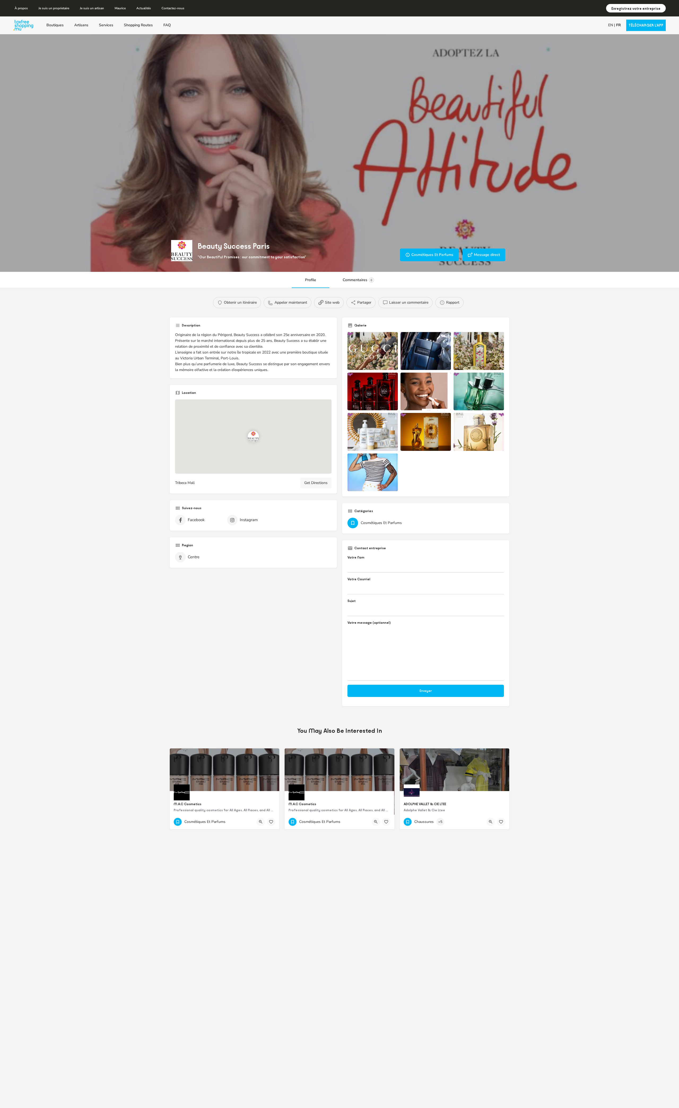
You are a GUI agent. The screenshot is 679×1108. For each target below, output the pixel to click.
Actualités (143, 8)
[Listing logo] (181, 250)
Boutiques (55, 25)
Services (106, 25)
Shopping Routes (138, 25)
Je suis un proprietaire (53, 8)
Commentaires (357, 279)
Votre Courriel (358, 579)
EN (610, 25)
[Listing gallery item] (372, 351)
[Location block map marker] (253, 436)
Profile (310, 279)
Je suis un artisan (92, 8)
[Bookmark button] (271, 822)
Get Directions (316, 482)
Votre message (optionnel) (369, 623)
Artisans (81, 25)
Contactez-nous (173, 8)
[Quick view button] (260, 822)
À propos (21, 8)
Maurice (120, 8)
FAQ (167, 25)
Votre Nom (355, 557)
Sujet (351, 601)
